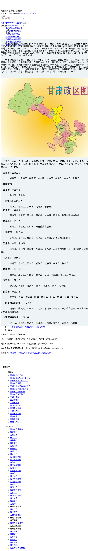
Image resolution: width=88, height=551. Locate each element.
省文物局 (13, 531)
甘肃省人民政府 (16, 429)
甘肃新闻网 (14, 419)
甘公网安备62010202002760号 (40, 353)
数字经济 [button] (17, 34)
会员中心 (24, 13)
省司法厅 (13, 449)
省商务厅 (13, 473)
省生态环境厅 (15, 460)
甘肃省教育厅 (15, 414)
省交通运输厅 (15, 465)
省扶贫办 (13, 512)
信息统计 (32, 13)
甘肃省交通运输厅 (17, 394)
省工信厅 (13, 438)
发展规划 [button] (17, 42)
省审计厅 (13, 487)
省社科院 (13, 537)
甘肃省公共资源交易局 (19, 389)
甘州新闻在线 (15, 408)
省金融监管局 (15, 515)
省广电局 (13, 498)
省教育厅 (13, 432)
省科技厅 (13, 435)
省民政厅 (13, 446)
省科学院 (13, 540)
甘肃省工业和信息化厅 (19, 381)
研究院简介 (10, 26)
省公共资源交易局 (17, 548)
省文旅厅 (13, 476)
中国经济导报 (15, 405)
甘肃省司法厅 (15, 383)
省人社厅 (13, 454)
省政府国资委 (15, 490)
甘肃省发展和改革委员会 (20, 378)
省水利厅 (13, 468)
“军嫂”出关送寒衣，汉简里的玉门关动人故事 (26, 327)
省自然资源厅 (15, 457)
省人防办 (13, 509)
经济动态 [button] (9, 37)
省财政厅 (13, 451)
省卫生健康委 (15, 479)
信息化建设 (19, 26)
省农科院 (13, 542)
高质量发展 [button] (17, 28)
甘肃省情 (9, 23)
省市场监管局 (15, 496)
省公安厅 (13, 443)
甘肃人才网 (14, 422)
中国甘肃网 (14, 397)
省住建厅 (13, 462)
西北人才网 (14, 411)
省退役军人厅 (15, 482)
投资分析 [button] (9, 42)
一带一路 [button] (17, 37)
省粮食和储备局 (16, 523)
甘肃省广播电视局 (17, 392)
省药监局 (13, 534)
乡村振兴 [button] (17, 39)
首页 (3, 23)
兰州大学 (13, 416)
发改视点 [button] (9, 39)
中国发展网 (14, 403)
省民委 (13, 440)
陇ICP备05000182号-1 (18, 353)
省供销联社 (14, 545)
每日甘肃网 (14, 400)
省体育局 (13, 501)
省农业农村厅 (15, 471)
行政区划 (18, 23)
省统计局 (13, 504)
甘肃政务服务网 (16, 375)
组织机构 (9, 28)
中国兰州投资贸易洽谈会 (20, 386)
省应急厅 (13, 484)
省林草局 (13, 493)
